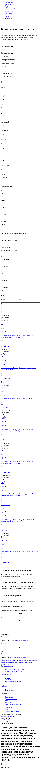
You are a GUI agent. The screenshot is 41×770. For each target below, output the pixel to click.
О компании (9, 2)
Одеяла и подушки (11, 15)
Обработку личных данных (18, 640)
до (20, 299)
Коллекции (10, 18)
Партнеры (8, 708)
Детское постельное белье (13, 671)
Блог (6, 6)
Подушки (8, 679)
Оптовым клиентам (11, 706)
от (20, 296)
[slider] (1, 303)
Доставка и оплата (11, 4)
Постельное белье (11, 13)
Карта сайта (28, 662)
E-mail (21, 621)
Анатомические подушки (13, 681)
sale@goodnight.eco (7, 716)
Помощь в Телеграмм (12, 711)
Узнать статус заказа (13, 8)
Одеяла (7, 678)
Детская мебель (10, 11)
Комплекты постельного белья (15, 669)
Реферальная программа (13, 704)
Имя (20, 613)
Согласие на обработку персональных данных (16, 660)
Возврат (7, 700)
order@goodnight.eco (8, 720)
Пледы (7, 16)
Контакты (8, 702)
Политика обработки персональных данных (20, 661)
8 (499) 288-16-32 (6, 722)
